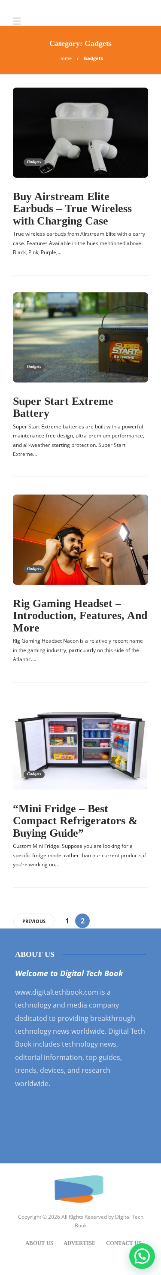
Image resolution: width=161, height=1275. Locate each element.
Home (65, 58)
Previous (34, 921)
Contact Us (123, 1243)
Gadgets (34, 162)
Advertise (80, 1243)
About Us (39, 1243)
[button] (142, 1256)
